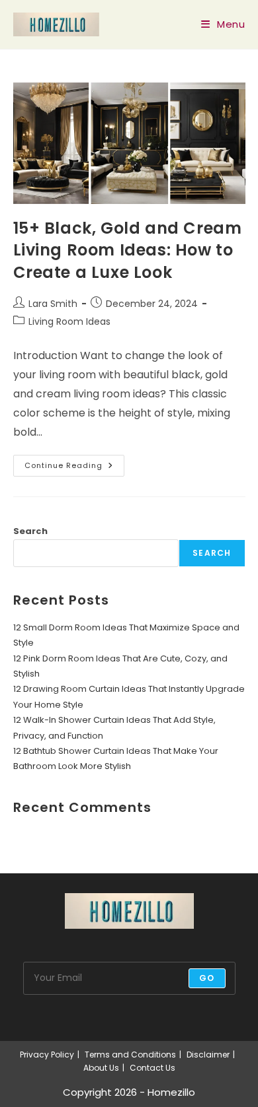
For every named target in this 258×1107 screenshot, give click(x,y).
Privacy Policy (47, 1054)
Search (30, 531)
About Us (101, 1067)
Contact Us (152, 1067)
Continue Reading (74, 468)
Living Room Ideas (69, 321)
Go (206, 978)
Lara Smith (52, 303)
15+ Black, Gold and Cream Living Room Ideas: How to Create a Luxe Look (127, 250)
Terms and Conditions (130, 1054)
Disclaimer (208, 1054)
